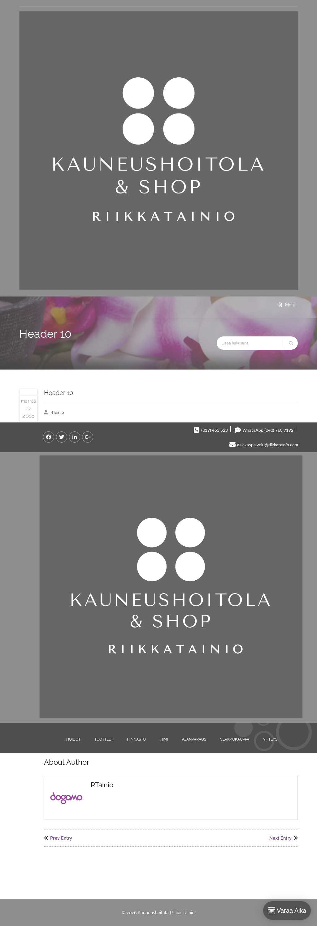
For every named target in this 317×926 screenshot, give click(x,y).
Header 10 (58, 392)
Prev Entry (61, 838)
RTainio (57, 412)
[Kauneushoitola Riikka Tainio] (158, 288)
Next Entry (280, 838)
